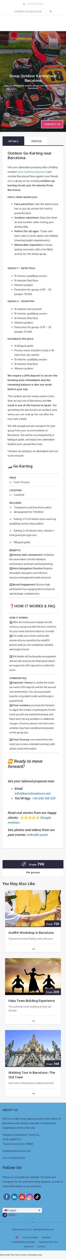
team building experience (32, 171)
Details (13, 141)
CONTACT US (52, 124)
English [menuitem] (12, 1210)
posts (43, 835)
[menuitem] (22, 1210)
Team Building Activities (23, 1242)
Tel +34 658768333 (14, 1158)
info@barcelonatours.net (28, 11)
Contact (41, 1246)
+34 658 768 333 (43, 798)
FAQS (12, 1215)
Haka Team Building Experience (32, 1000)
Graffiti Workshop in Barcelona (31, 932)
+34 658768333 (35, 3)
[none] (22, 1210)
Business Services (48, 1242)
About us (29, 1246)
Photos (36, 141)
